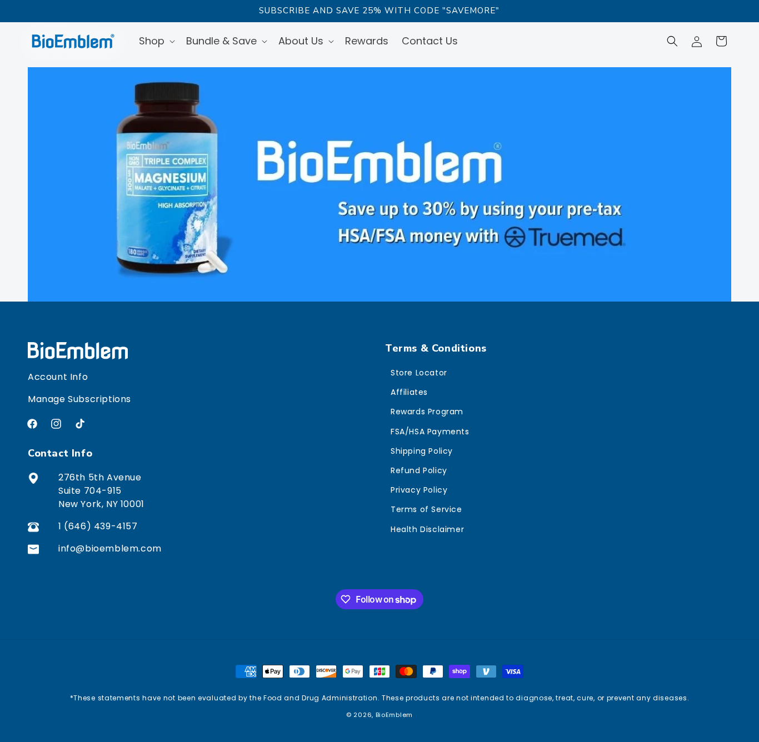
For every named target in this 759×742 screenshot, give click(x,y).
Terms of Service (426, 509)
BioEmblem (394, 714)
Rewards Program (427, 411)
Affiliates (409, 392)
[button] (155, 41)
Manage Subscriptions (79, 399)
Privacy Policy (419, 489)
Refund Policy (419, 470)
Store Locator (419, 372)
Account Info (58, 376)
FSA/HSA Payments (430, 431)
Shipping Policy (422, 451)
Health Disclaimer (427, 529)
